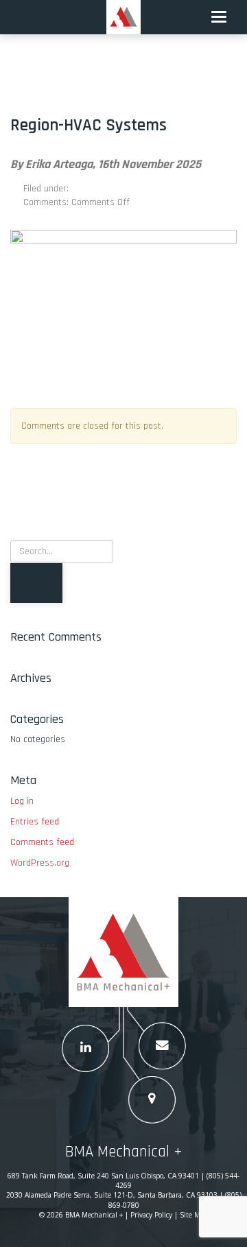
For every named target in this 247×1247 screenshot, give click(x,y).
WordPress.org (39, 863)
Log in (22, 801)
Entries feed (34, 822)
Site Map (194, 1215)
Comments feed (42, 842)
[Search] (36, 583)
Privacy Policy (151, 1215)
